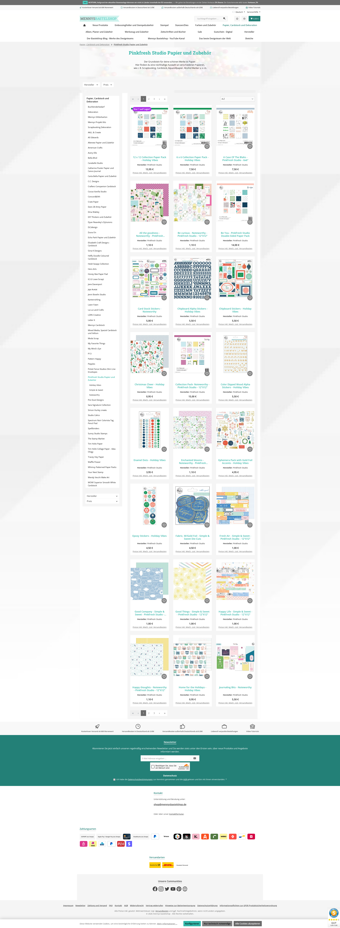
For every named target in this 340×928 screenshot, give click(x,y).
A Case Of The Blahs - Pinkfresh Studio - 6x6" (235, 159)
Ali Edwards (93, 137)
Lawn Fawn (93, 304)
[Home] (84, 25)
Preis (106, 84)
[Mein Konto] (244, 18)
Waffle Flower (94, 462)
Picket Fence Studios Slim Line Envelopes (101, 370)
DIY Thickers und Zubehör (100, 217)
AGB (185, 779)
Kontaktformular (176, 814)
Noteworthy (94, 395)
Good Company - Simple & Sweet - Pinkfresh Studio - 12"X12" (149, 613)
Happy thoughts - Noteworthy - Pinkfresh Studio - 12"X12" (149, 689)
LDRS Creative (94, 315)
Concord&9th (94, 196)
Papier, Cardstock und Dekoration (98, 100)
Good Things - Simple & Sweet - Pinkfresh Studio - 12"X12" (192, 613)
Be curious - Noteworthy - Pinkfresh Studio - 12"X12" (192, 234)
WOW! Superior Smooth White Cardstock (102, 484)
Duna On (92, 232)
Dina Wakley (93, 212)
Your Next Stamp (95, 472)
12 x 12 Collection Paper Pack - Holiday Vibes (149, 159)
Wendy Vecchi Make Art (98, 477)
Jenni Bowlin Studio (97, 294)
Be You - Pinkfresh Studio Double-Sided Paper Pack (235, 234)
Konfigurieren (192, 923)
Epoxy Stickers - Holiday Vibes (149, 535)
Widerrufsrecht (137, 905)
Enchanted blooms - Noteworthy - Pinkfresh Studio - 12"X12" (192, 461)
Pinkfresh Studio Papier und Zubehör (101, 378)
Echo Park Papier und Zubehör (102, 237)
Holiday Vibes (95, 385)
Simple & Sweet (96, 390)
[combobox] (208, 18)
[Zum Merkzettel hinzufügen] (164, 146)
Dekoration (93, 112)
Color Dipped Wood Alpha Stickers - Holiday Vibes (235, 386)
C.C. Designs (93, 181)
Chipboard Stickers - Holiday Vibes (235, 310)
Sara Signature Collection (99, 405)
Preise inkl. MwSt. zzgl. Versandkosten (150, 172)
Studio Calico (94, 415)
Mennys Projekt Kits (97, 122)
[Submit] (194, 758)
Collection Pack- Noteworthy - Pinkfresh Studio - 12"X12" (192, 386)
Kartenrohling (94, 299)
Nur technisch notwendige (217, 923)
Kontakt (118, 905)
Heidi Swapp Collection (98, 263)
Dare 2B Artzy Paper (97, 206)
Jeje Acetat (92, 289)
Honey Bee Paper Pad (98, 274)
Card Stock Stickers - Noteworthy (149, 310)
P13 (90, 353)
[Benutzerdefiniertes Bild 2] (168, 865)
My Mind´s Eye (94, 348)
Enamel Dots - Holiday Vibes (150, 460)
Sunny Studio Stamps (97, 433)
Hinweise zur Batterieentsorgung (180, 905)
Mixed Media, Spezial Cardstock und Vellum (102, 332)
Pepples (91, 363)
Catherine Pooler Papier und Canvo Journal (101, 169)
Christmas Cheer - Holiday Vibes (149, 386)
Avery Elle (92, 152)
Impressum (68, 905)
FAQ (111, 905)
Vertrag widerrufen (154, 905)
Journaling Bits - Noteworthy (235, 687)
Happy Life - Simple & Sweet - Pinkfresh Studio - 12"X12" (235, 613)
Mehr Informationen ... (167, 923)
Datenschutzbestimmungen (140, 779)
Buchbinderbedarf (96, 106)
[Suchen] (224, 18)
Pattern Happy (94, 358)
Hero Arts (92, 269)
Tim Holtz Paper (95, 443)
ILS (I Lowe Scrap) (96, 279)
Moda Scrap (93, 338)
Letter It (91, 320)
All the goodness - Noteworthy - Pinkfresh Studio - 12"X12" (149, 234)
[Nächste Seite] (159, 99)
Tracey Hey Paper (96, 457)
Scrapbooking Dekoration (99, 127)
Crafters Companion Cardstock (102, 186)
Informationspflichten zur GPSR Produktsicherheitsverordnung (248, 905)
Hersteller (89, 84)
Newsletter (80, 905)
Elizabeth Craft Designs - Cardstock (99, 244)
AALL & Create (94, 132)
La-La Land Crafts (96, 309)
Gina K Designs (95, 250)
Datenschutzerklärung (207, 905)
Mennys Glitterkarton (97, 117)
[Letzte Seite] (164, 99)
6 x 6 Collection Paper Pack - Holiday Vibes (193, 159)
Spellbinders (93, 428)
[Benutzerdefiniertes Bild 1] (155, 865)
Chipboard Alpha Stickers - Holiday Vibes (192, 310)
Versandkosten (162, 911)
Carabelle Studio (95, 163)
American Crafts (95, 147)
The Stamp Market (96, 438)
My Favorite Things (96, 343)
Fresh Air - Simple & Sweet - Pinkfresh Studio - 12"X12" (235, 537)
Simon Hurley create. (97, 410)
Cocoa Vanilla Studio (97, 191)
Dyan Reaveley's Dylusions (100, 222)
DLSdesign (92, 227)
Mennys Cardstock (96, 325)
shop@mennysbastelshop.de (170, 804)
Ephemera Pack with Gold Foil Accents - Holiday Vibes (235, 461)
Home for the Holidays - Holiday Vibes (192, 689)
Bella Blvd (92, 158)
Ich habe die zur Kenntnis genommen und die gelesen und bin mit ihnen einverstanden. (171, 779)
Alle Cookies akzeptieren (247, 923)
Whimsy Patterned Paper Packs (102, 467)
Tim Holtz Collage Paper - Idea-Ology (102, 450)
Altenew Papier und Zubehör (101, 142)
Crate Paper (93, 201)
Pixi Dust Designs (96, 400)
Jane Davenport (95, 284)
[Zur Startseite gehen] (100, 19)
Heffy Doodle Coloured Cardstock (98, 257)
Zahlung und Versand (97, 905)
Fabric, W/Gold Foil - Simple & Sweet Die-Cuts (192, 537)
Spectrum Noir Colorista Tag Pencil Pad (101, 422)
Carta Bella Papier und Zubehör (102, 176)
